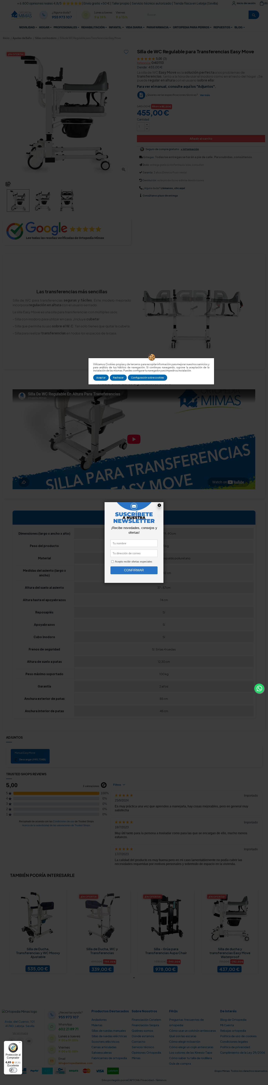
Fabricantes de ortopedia (109, 1058)
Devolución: (150, 180)
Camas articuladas (104, 1047)
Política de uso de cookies (238, 1036)
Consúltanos (150, 195)
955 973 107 (62, 17)
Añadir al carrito (201, 138)
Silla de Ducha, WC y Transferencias (102, 951)
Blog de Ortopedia (233, 1019)
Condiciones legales (234, 1041)
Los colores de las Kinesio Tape (190, 1052)
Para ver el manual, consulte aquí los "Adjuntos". (176, 86)
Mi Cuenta (227, 1025)
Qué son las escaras (182, 1036)
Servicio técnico (143, 1047)
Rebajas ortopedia (233, 1030)
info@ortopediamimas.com (75, 1063)
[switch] (13, 1070)
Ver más (205, 95)
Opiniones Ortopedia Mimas (146, 1055)
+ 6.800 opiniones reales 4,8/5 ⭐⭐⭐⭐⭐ (49, 3)
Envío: (146, 164)
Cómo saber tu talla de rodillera (190, 1058)
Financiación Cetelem (146, 1019)
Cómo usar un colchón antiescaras (192, 1030)
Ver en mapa (20, 1033)
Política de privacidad (235, 1047)
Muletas (96, 1025)
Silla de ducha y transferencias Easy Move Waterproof (230, 953)
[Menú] (19, 1043)
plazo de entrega (160, 195)
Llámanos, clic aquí (173, 188)
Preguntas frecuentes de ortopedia (186, 1022)
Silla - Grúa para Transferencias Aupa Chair (166, 951)
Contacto (138, 1041)
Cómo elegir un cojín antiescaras (191, 1047)
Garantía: (148, 172)
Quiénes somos (142, 1030)
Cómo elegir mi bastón (184, 1041)
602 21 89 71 (68, 1029)
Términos (161, 1080)
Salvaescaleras (101, 1052)
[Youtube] (29, 1041)
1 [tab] (134, 978)
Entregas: (148, 157)
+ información (190, 149)
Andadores (99, 1019)
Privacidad (147, 1080)
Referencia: (144, 62)
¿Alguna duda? (151, 188)
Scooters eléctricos (105, 1041)
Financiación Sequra (145, 1025)
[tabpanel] (38, 931)
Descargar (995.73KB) (32, 759)
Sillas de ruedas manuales (108, 1030)
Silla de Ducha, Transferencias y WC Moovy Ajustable (38, 953)
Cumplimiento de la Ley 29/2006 (242, 1052)
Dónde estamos (143, 1036)
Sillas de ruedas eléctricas (109, 1036)
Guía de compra (180, 1063)
